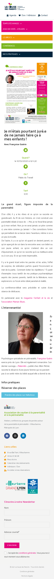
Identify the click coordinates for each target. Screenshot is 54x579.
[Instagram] (15, 436)
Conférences (9, 46)
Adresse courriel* (11, 532)
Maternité (22, 366)
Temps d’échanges (11, 23)
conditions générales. (27, 553)
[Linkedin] (23, 436)
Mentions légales (27, 576)
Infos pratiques (10, 54)
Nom (6, 508)
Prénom (7, 520)
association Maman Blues (13, 302)
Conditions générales (27, 571)
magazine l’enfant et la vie (37, 298)
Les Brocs (7, 37)
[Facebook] (7, 436)
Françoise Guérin (44, 358)
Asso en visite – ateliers (14, 29)
